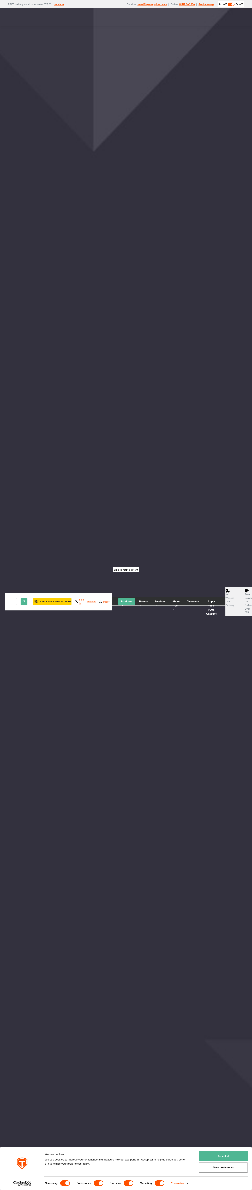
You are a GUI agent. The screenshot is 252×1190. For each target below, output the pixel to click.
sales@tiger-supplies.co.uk (152, 4)
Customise (177, 1183)
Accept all (223, 1156)
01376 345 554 (187, 4)
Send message (206, 4)
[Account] (76, 601)
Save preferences (223, 1167)
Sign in (81, 601)
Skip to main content (126, 569)
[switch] (98, 1183)
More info (59, 4)
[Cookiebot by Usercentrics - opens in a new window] (22, 1183)
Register (91, 601)
